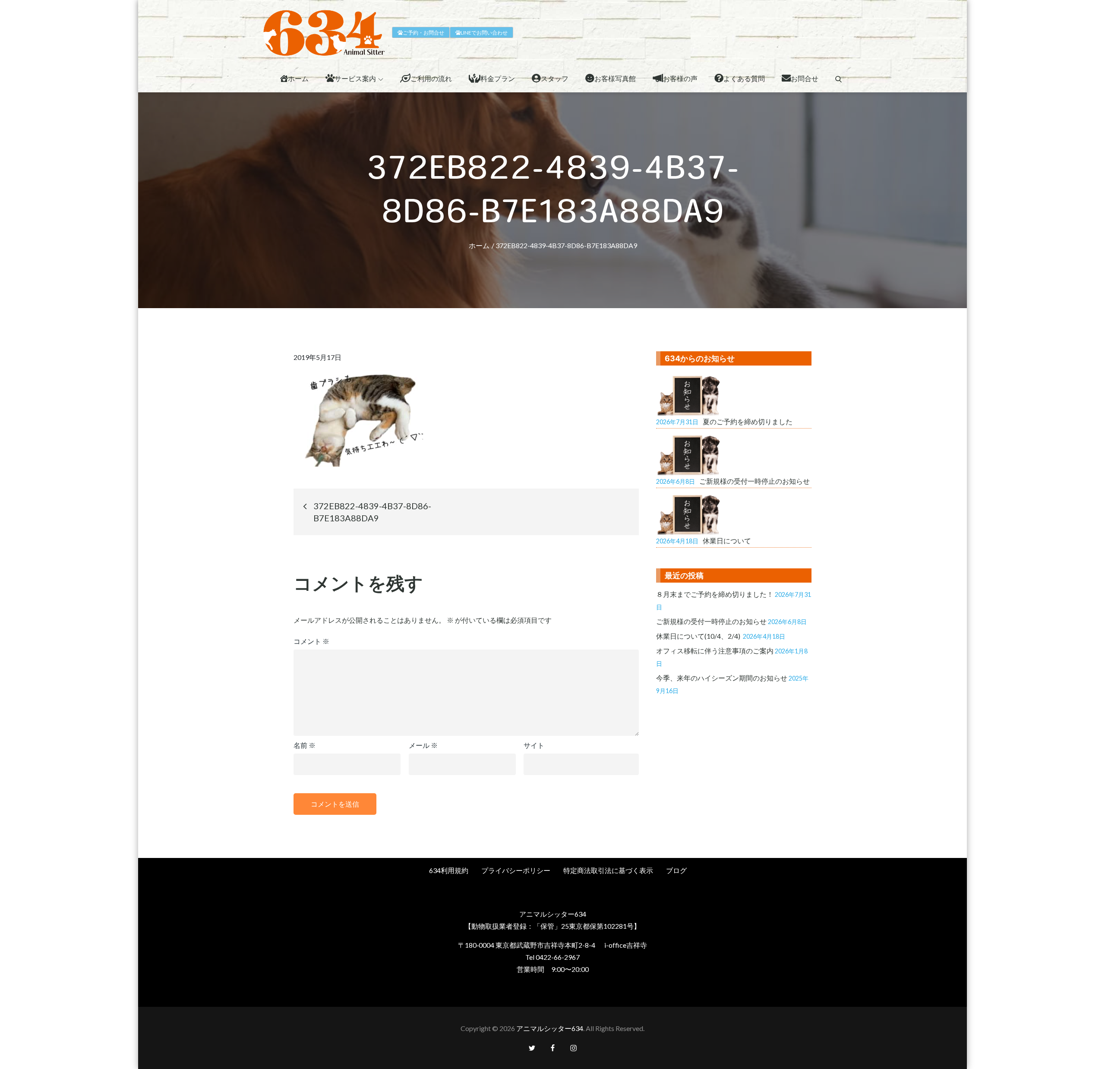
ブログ (676, 870)
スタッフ (554, 78)
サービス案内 (355, 78)
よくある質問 (744, 78)
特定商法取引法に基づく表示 (608, 870)
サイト (534, 745)
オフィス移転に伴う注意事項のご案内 (715, 650)
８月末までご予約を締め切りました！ (715, 594)
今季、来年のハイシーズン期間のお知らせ (721, 678)
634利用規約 (448, 870)
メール (423, 745)
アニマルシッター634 (549, 1028)
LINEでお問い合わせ (484, 32)
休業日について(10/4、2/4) (699, 636)
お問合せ (804, 78)
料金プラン (497, 78)
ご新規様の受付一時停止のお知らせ (711, 621)
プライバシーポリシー (515, 870)
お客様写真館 (615, 78)
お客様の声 (680, 78)
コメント (311, 641)
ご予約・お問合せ (423, 32)
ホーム (298, 78)
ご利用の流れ (431, 78)
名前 (305, 745)
